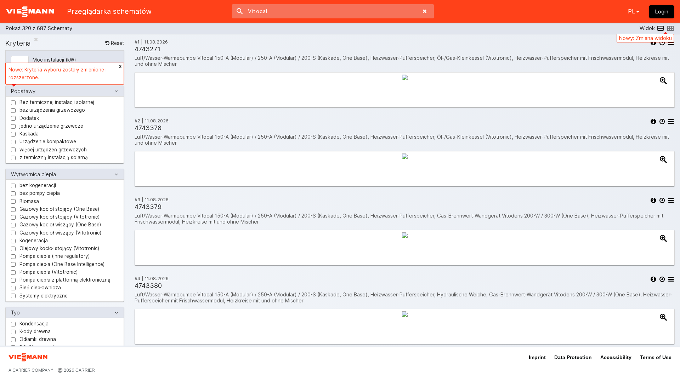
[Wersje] (662, 43)
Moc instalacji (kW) (54, 60)
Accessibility (615, 357)
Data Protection (573, 357)
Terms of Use (656, 357)
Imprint (537, 357)
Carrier (84, 370)
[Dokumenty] (671, 43)
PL (631, 11)
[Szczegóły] (653, 43)
